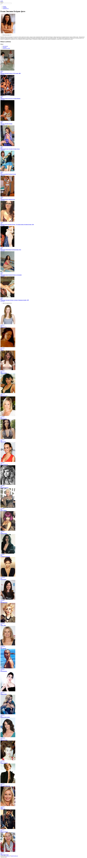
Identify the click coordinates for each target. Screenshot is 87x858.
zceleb (1, 0)
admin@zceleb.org (14, 855)
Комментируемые (6, 48)
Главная (4, 6)
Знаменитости (6, 8)
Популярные (5, 46)
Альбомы (5, 7)
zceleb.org (8, 855)
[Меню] (0, 4)
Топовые (4, 47)
